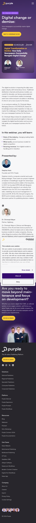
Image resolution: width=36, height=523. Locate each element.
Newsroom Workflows (8, 466)
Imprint (4, 493)
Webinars (4, 422)
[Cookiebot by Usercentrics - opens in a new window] (26, 239)
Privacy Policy (6, 496)
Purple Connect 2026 (8, 432)
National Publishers (7, 375)
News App (5, 476)
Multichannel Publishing (9, 449)
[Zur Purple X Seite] (9, 365)
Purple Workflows (7, 409)
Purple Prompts (6, 405)
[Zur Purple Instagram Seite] (6, 365)
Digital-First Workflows (8, 473)
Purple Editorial (6, 399)
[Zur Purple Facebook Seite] (3, 365)
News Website (6, 446)
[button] (32, 3)
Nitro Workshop (6, 429)
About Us (4, 486)
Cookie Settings (7, 499)
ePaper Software (7, 462)
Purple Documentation (8, 436)
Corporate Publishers (8, 389)
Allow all (18, 276)
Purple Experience (7, 402)
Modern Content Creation (9, 469)
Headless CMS (6, 459)
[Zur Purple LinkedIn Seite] (13, 365)
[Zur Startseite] (18, 349)
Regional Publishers (8, 378)
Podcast (4, 425)
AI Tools (4, 456)
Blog (3, 419)
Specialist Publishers (8, 382)
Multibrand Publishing (8, 452)
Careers (4, 489)
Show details (26, 270)
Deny (18, 282)
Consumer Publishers (8, 385)
